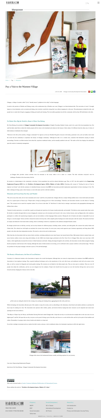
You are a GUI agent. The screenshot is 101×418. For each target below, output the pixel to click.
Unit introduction (71, 405)
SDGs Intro (33, 413)
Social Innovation (34, 411)
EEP (31, 408)
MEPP (31, 405)
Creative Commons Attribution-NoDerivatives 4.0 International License (39, 383)
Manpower (18, 80)
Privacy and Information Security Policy (78, 411)
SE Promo (49, 411)
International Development (53, 408)
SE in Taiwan (49, 405)
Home (7, 80)
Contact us (70, 408)
